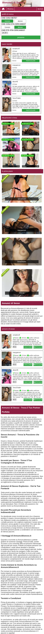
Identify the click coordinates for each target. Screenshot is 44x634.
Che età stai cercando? (13, 30)
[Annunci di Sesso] (3, 9)
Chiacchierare (27, 347)
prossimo (20, 37)
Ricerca (10, 9)
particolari (30, 61)
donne (20, 21)
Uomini (7, 21)
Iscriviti (40, 9)
